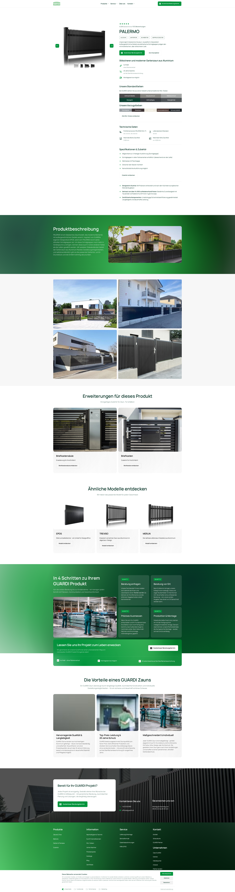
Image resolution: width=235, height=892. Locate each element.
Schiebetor (144, 37)
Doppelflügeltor (157, 37)
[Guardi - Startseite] (56, 4)
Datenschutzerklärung (167, 889)
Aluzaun (123, 37)
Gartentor (133, 37)
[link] (85, 430)
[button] (111, 46)
